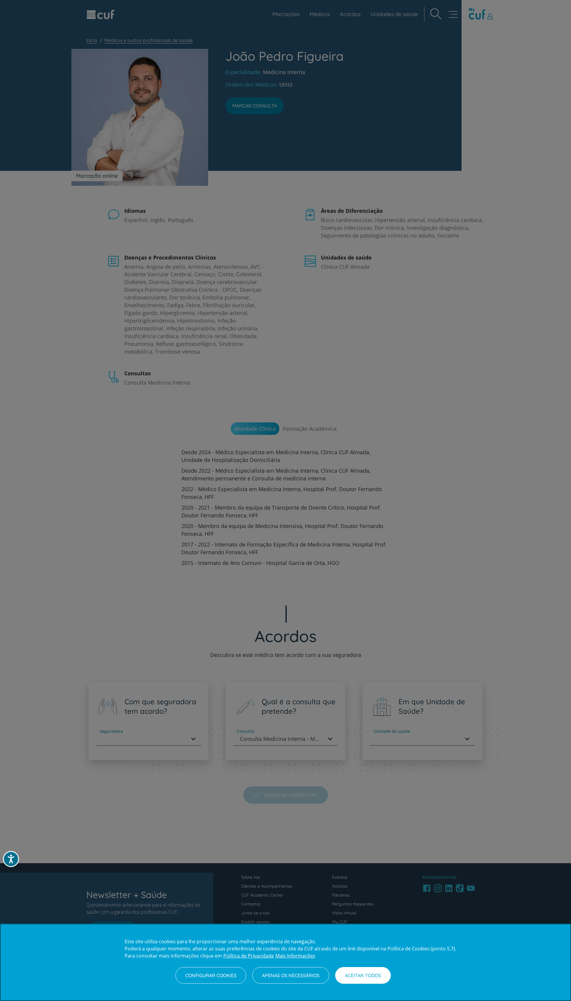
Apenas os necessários (290, 975)
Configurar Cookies (210, 975)
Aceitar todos (363, 975)
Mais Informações (295, 955)
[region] (285, 962)
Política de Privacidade (248, 955)
